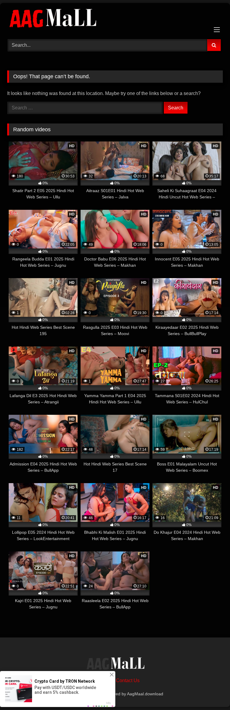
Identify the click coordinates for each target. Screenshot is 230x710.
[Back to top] (211, 692)
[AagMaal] (115, 664)
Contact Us (128, 680)
